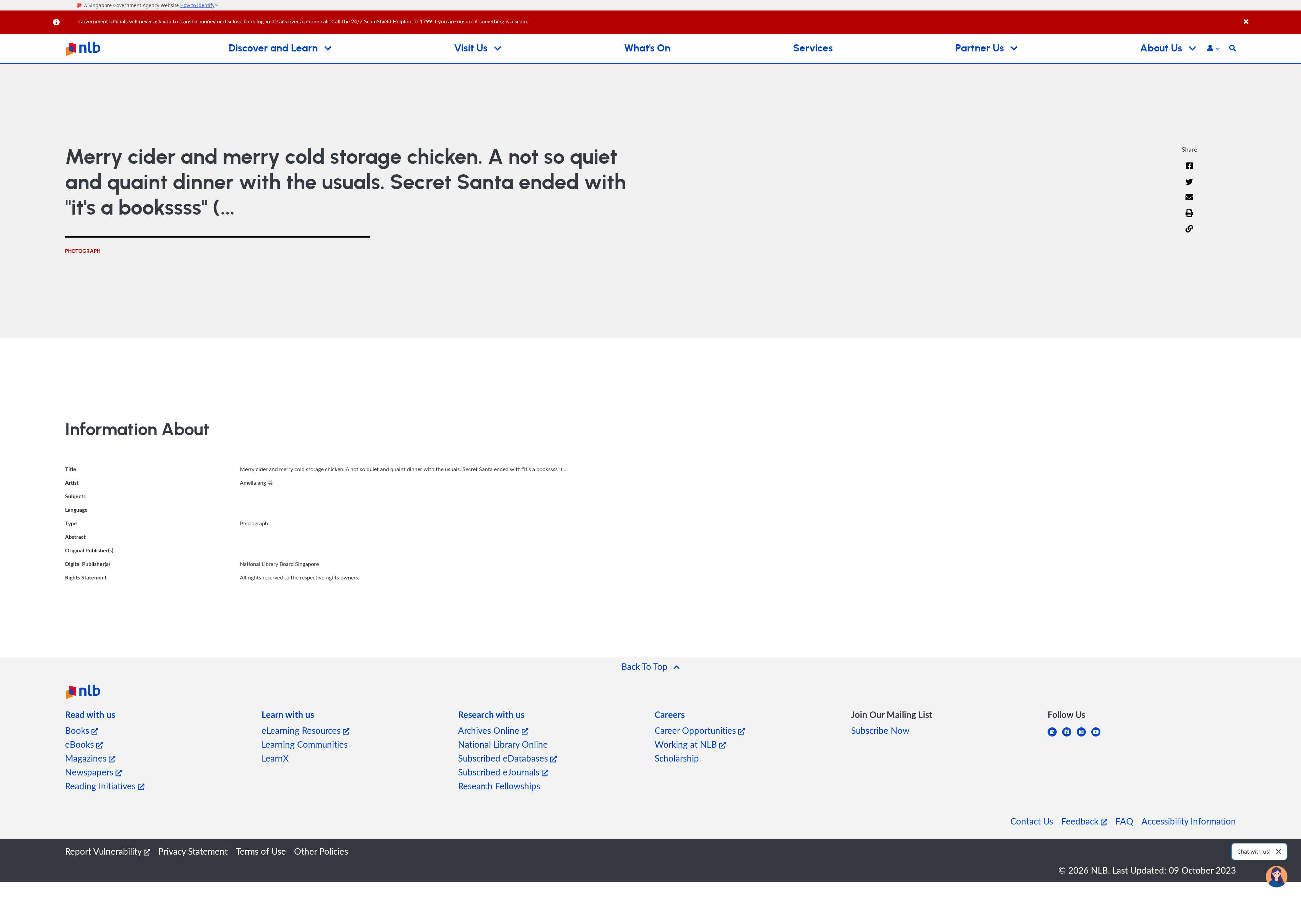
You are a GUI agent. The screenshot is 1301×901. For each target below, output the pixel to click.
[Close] (1271, 18)
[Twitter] (1189, 186)
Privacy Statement (193, 851)
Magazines (87, 758)
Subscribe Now (880, 730)
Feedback (1081, 821)
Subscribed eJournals (500, 772)
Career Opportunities (696, 730)
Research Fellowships (499, 786)
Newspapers (90, 772)
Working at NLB (687, 744)
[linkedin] (1055, 736)
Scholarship (677, 758)
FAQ (1124, 821)
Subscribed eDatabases (504, 758)
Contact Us (1031, 821)
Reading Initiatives (101, 786)
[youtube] (1098, 736)
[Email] (1189, 202)
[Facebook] (1189, 170)
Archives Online (490, 730)
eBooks (80, 744)
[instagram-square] (1084, 736)
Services (813, 48)
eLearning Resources (302, 730)
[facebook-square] (1069, 736)
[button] (1213, 49)
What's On (647, 48)
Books (78, 730)
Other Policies (321, 851)
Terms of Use (261, 851)
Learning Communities (305, 744)
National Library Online (503, 744)
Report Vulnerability (104, 851)
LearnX (275, 758)
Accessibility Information (1188, 821)
